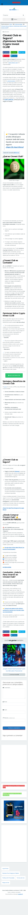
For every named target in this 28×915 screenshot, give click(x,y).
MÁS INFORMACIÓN (14, 375)
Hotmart (17, 471)
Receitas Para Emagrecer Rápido (10, 873)
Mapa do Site (5, 882)
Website (9, 718)
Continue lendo (14, 674)
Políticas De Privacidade (8, 878)
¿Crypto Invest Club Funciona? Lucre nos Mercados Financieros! (14, 670)
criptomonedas (11, 81)
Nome (5, 701)
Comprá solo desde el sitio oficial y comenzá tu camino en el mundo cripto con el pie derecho (13, 610)
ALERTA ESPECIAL (9, 99)
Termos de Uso (21, 878)
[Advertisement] (14, 117)
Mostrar (16, 152)
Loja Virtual (5, 868)
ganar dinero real (13, 62)
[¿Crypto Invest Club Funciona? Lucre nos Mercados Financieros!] (14, 655)
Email (5, 710)
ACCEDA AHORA (7, 567)
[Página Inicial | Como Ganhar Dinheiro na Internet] (14, 9)
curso (5, 387)
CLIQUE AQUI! (16, 2)
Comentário (7, 687)
